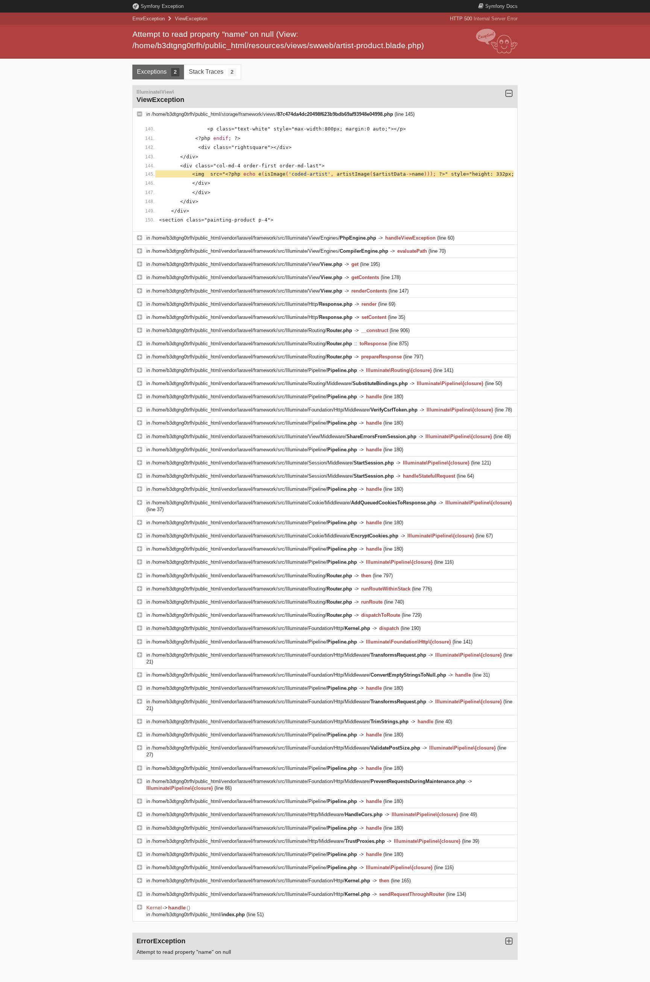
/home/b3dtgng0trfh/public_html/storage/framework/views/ (272, 114)
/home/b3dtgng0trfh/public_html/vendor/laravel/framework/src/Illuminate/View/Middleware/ (284, 436)
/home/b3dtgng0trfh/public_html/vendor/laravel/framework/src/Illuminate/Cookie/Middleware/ (294, 502)
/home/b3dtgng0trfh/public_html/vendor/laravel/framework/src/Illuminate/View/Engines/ (264, 238)
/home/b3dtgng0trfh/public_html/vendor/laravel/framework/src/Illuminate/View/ (247, 264)
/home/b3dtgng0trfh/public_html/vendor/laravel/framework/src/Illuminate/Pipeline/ (254, 370)
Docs (501, 6)
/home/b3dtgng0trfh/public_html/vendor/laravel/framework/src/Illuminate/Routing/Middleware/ (280, 383)
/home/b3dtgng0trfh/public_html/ (198, 914)
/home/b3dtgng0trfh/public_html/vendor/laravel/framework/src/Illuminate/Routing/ (252, 330)
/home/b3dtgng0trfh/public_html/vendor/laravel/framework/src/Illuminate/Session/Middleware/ (273, 463)
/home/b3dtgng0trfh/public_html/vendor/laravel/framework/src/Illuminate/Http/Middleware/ (267, 814)
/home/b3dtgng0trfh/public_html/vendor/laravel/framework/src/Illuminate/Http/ (252, 304)
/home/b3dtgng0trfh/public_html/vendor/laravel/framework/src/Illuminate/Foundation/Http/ (261, 628)
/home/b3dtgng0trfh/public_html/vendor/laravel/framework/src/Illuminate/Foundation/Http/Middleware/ (285, 410)
